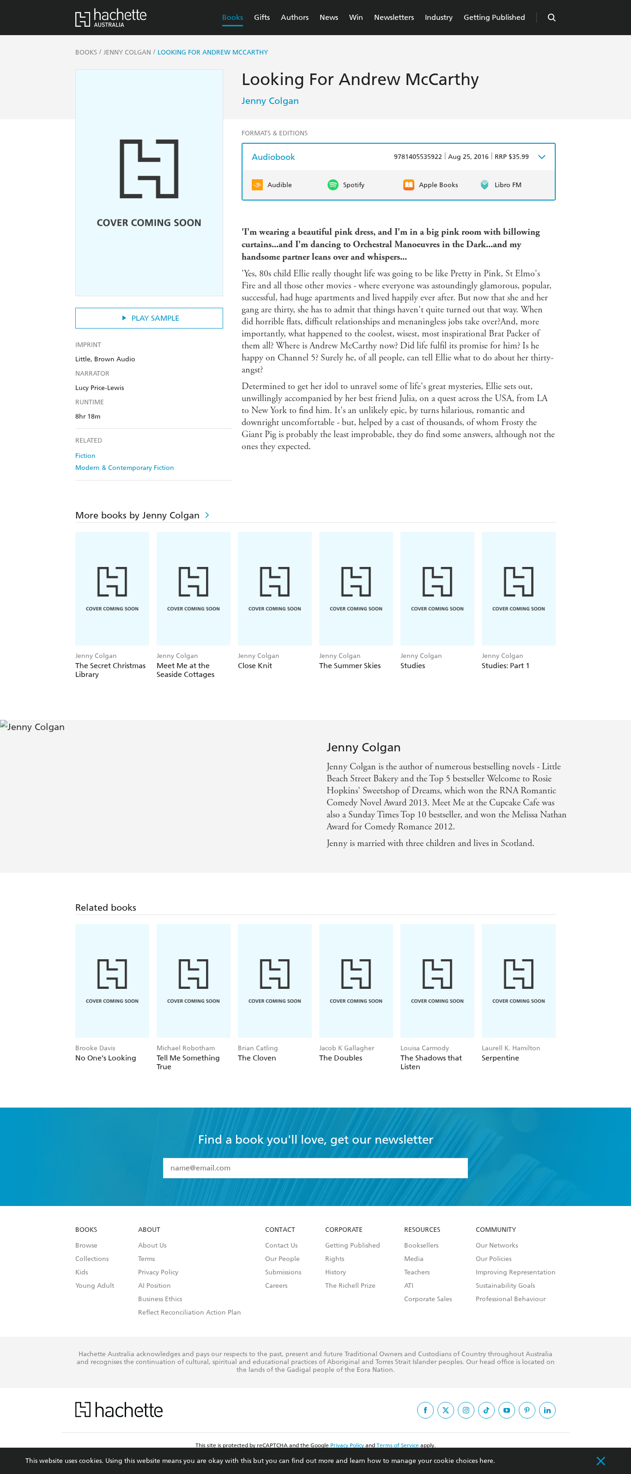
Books (232, 17)
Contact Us (281, 1246)
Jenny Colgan (270, 100)
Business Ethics (160, 1299)
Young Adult (94, 1286)
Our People (282, 1259)
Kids (81, 1272)
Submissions (283, 1272)
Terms (146, 1259)
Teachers (417, 1272)
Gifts (262, 17)
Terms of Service (397, 1445)
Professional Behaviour (511, 1299)
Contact (280, 1230)
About (149, 1230)
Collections (92, 1259)
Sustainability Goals (505, 1286)
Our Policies (493, 1259)
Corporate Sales (428, 1299)
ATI (408, 1286)
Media (414, 1259)
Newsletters (394, 17)
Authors (295, 17)
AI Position (154, 1286)
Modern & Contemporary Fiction (124, 468)
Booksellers (421, 1246)
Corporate (344, 1230)
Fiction (85, 456)
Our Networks (497, 1246)
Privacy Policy (158, 1272)
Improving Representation (516, 1272)
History (335, 1272)
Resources (422, 1230)
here (486, 1461)
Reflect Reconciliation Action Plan (189, 1313)
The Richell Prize (350, 1286)
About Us (152, 1246)
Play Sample (155, 318)
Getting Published (494, 17)
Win (356, 17)
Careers (276, 1286)
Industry (439, 17)
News (329, 17)
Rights (334, 1259)
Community (496, 1230)
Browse (86, 1246)
